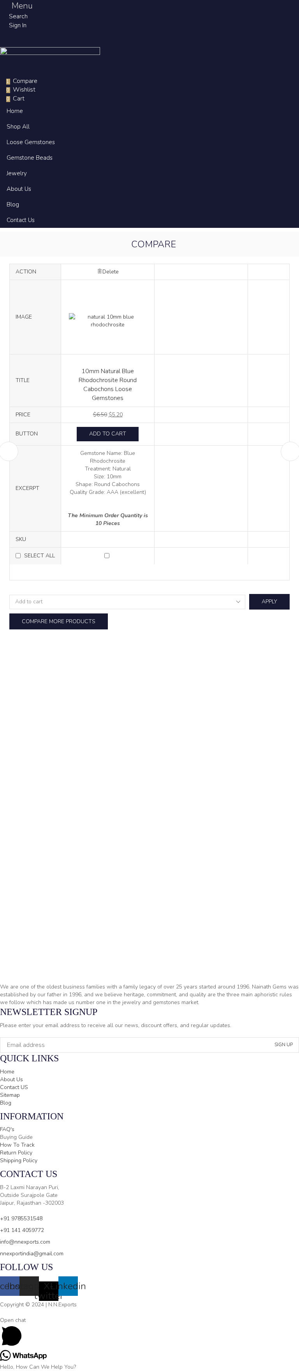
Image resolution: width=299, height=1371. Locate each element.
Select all (39, 555)
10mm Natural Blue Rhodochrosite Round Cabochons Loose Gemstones (108, 384)
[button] (16, 6)
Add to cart (107, 433)
